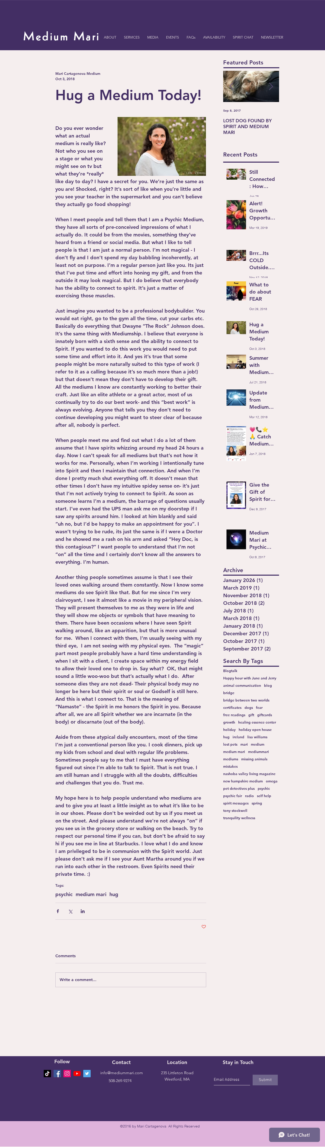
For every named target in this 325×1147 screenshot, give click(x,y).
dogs (249, 708)
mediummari (258, 752)
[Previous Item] (231, 86)
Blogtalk (230, 671)
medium (257, 744)
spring (257, 803)
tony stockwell (235, 811)
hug (113, 894)
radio (249, 796)
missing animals (254, 759)
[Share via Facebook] (57, 911)
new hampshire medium (243, 781)
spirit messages (236, 803)
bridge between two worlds (246, 700)
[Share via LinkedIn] (82, 911)
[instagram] (67, 1073)
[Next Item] (271, 86)
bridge (228, 693)
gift (251, 715)
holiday (229, 730)
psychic (64, 894)
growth (229, 722)
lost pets (230, 744)
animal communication (242, 685)
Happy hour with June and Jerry (249, 678)
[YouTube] (77, 1073)
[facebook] (57, 1073)
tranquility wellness (239, 818)
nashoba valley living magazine (249, 774)
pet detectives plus (239, 788)
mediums (230, 759)
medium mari (91, 894)
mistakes (230, 766)
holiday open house (255, 730)
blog (268, 685)
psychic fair (232, 796)
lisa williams (257, 737)
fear (259, 708)
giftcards (264, 715)
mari (244, 744)
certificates (232, 708)
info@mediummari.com (121, 1072)
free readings (234, 715)
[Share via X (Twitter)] (70, 911)
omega (272, 781)
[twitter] (87, 1073)
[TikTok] (47, 1073)
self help (264, 796)
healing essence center (257, 722)
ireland (238, 737)
